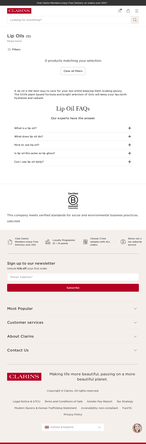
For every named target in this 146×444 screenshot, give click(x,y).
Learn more (13, 221)
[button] (14, 41)
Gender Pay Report (99, 404)
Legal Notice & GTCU (26, 404)
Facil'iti (127, 411)
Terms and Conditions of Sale (64, 404)
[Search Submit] (135, 20)
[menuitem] (120, 11)
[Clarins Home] (19, 11)
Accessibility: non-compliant (99, 411)
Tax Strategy (125, 404)
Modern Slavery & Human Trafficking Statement (45, 411)
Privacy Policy (73, 417)
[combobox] (73, 430)
